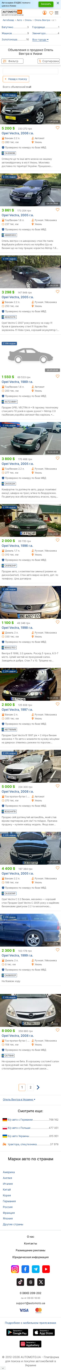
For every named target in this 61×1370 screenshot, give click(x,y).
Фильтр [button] (13, 61)
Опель (28, 20)
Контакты (30, 1243)
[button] (57, 13)
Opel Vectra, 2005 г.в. (18, 215)
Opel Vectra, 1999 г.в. (17, 955)
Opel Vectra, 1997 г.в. (17, 709)
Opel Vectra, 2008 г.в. (18, 791)
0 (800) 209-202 (30, 1293)
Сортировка (50, 61)
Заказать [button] (46, 3)
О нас (30, 1236)
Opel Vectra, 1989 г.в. (17, 382)
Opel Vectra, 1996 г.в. (17, 545)
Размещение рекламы (30, 1250)
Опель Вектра (42, 20)
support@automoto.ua (30, 1303)
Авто (19, 20)
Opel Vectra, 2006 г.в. (18, 133)
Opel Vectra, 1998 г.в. (17, 627)
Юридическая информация (30, 1257)
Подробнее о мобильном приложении (30, 1322)
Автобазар (8, 20)
